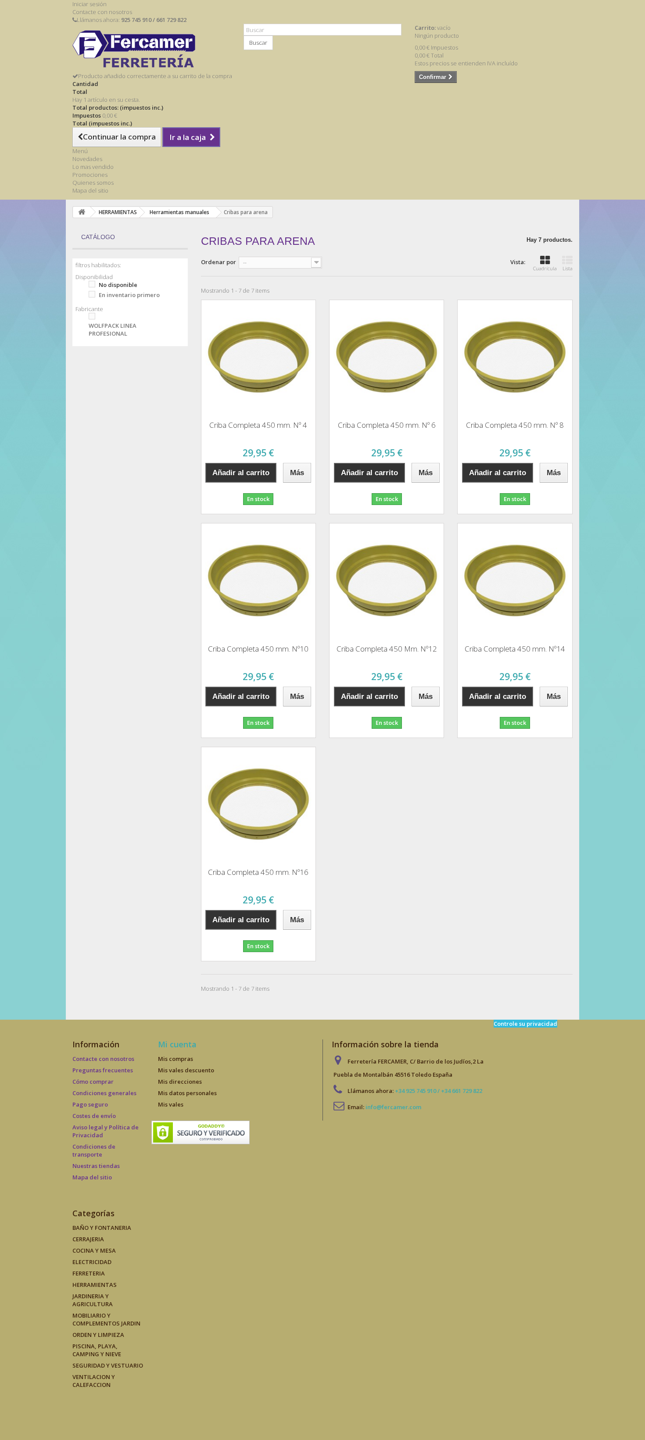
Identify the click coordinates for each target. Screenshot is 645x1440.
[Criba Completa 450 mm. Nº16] (258, 804)
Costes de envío (94, 1116)
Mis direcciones (180, 1081)
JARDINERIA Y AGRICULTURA (92, 1300)
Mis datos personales (187, 1093)
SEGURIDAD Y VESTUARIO (107, 1365)
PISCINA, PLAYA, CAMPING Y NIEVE (96, 1350)
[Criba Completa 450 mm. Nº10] (258, 580)
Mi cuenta (177, 1044)
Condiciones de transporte (93, 1150)
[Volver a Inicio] (81, 212)
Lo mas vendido (93, 167)
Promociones (90, 175)
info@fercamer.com (393, 1107)
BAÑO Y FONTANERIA (101, 1228)
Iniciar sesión (89, 4)
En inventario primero (129, 295)
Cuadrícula (545, 268)
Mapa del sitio (90, 190)
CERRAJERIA (88, 1239)
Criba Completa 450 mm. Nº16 (258, 872)
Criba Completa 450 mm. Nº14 (515, 649)
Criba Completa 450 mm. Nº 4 (258, 425)
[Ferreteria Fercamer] (151, 51)
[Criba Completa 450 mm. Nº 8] (515, 357)
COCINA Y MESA (94, 1250)
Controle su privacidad (525, 1024)
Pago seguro (90, 1104)
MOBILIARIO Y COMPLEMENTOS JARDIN (106, 1319)
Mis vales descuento (186, 1070)
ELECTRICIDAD (91, 1262)
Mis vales (170, 1104)
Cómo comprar (93, 1081)
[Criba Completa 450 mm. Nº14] (515, 580)
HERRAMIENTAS (94, 1285)
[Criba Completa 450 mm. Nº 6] (386, 357)
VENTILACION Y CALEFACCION (93, 1381)
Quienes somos (93, 182)
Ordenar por (218, 262)
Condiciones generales (104, 1093)
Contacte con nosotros (102, 12)
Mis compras (175, 1059)
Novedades (87, 159)
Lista (568, 268)
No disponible (118, 285)
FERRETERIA (88, 1273)
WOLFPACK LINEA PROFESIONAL (112, 329)
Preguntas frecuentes (102, 1070)
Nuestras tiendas (96, 1166)
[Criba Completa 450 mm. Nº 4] (258, 357)
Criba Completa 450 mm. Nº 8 (515, 425)
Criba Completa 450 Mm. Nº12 (387, 649)
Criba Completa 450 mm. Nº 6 (387, 425)
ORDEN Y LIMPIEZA (98, 1335)
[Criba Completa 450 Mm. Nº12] (386, 580)
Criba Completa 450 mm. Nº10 (258, 649)
